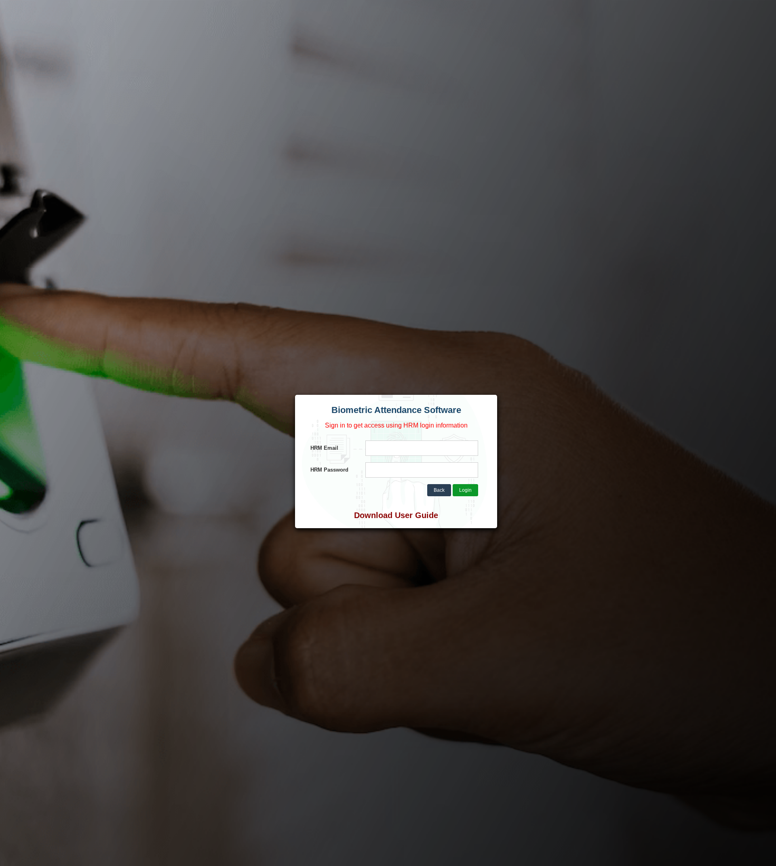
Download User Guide (396, 515)
